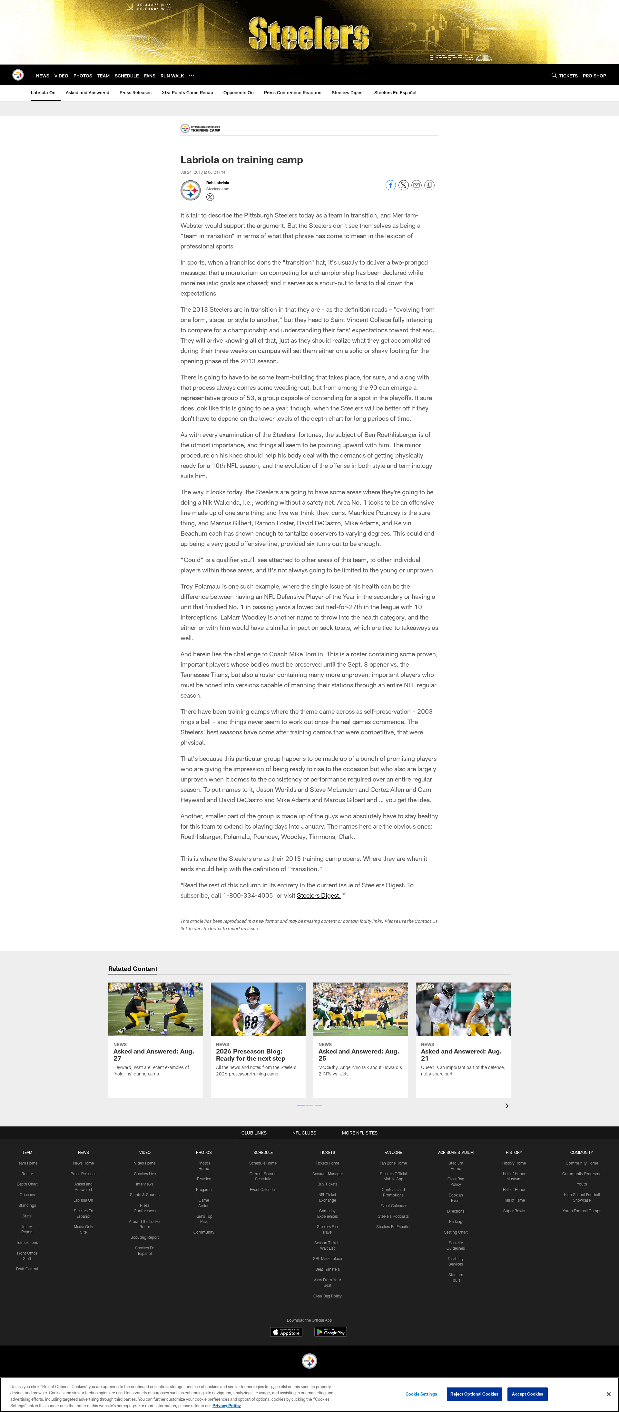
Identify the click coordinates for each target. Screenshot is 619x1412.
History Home (514, 1163)
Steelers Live (145, 1173)
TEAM (27, 1152)
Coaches (27, 1194)
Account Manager (327, 1173)
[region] (309, 1394)
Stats (27, 1216)
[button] (301, 1105)
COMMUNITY (581, 1152)
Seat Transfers (327, 1269)
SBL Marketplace (327, 1258)
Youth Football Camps (582, 1210)
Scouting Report (145, 1237)
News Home (83, 1163)
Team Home (27, 1163)
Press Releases (83, 1173)
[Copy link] (429, 185)
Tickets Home (327, 1163)
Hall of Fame (514, 1200)
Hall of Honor (514, 1189)
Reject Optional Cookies (474, 1394)
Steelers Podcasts (393, 1216)
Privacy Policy (226, 1405)
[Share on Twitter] (403, 188)
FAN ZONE (393, 1152)
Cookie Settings (421, 1394)
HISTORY (514, 1152)
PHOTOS (204, 1152)
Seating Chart (456, 1232)
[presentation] (508, 1106)
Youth (582, 1184)
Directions (456, 1211)
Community (203, 1232)
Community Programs (581, 1173)
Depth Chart (27, 1184)
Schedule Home (263, 1163)
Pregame (203, 1189)
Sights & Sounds (145, 1194)
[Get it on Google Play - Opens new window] (330, 1335)
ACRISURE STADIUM (456, 1152)
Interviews (144, 1184)
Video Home (144, 1163)
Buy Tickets (328, 1184)
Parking (455, 1221)
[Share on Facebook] (391, 188)
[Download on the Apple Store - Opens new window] (286, 1332)
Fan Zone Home (393, 1163)
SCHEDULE (263, 1152)
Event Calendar (263, 1189)
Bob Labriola (217, 182)
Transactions (27, 1242)
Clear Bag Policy (327, 1296)
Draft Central (27, 1268)
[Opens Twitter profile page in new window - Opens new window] (210, 197)
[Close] (609, 1394)
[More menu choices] (191, 75)
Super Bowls (514, 1210)
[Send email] (416, 188)
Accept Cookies (527, 1394)
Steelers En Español (393, 1226)
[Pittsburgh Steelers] (309, 1362)
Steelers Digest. (319, 895)
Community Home (582, 1163)
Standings (27, 1205)
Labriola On (83, 1200)
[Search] (554, 75)
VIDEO (145, 1152)
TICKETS (327, 1152)
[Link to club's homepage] (18, 75)
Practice (204, 1178)
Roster (27, 1173)
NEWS (83, 1152)
